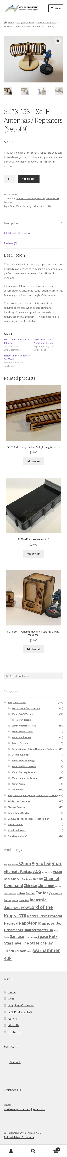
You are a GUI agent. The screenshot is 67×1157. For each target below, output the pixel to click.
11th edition (13, 864)
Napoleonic (30, 923)
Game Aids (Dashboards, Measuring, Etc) (29, 818)
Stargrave (12, 943)
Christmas (46, 885)
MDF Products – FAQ (20, 1012)
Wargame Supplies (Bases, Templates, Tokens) (33, 795)
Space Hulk (47, 936)
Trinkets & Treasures (19, 801)
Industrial (39, 899)
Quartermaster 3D (17, 836)
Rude (6, 936)
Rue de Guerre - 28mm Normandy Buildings (34, 749)
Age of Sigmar (47, 863)
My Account (11, 1151)
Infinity (27, 206)
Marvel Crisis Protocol (44, 916)
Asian (57, 871)
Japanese (12, 907)
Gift (20, 900)
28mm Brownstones (22, 731)
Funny (7, 900)
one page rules (51, 923)
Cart (52, 1148)
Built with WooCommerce (19, 1137)
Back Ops (10, 879)
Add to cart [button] (33, 461)
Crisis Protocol (10, 894)
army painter (47, 872)
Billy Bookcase (24, 879)
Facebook (15, 1062)
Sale (12, 206)
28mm (19, 206)
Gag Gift (15, 900)
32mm (24, 863)
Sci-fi (43, 206)
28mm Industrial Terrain (25, 778)
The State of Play (37, 943)
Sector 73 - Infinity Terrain (30, 198)
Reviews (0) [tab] (10, 243)
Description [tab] (11, 223)
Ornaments (13, 929)
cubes (21, 893)
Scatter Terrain (31, 937)
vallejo (30, 951)
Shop (11, 998)
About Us (13, 1025)
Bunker (38, 879)
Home (11, 22)
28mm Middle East (21, 737)
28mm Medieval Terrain (24, 766)
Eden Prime (18, 789)
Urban (36, 206)
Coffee (58, 886)
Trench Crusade (20, 743)
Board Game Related (19, 812)
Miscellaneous (15, 824)
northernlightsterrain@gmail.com (24, 1109)
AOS (37, 871)
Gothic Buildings (21, 754)
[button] (58, 41)
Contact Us (14, 1032)
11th (5, 864)
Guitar (25, 900)
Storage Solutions (17, 807)
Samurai (17, 936)
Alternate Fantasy (18, 871)
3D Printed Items (17, 830)
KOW (25, 907)
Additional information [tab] (17, 233)
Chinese (30, 885)
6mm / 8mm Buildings (23, 760)
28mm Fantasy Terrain (24, 772)
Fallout (30, 893)
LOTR (21, 915)
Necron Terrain (23, 719)
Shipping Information (21, 1005)
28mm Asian (18, 783)
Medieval (11, 923)
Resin (56, 930)
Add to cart (29, 178)
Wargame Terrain (25, 22)
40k (49, 206)
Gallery (12, 1018)
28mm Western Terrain (24, 725)
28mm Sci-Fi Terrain (46, 22)
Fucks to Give (56, 894)
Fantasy (43, 893)
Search (33, 1151)
